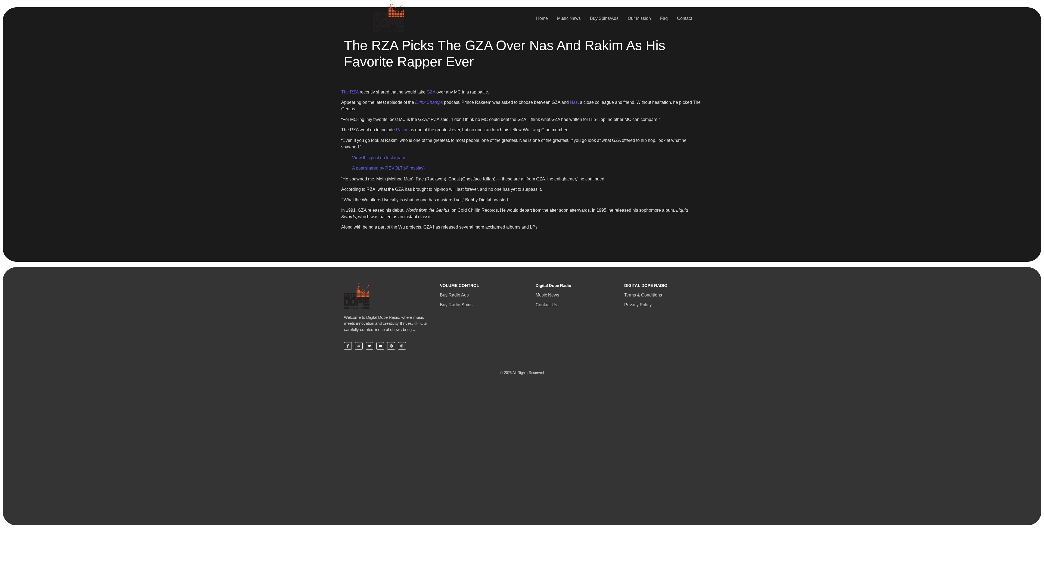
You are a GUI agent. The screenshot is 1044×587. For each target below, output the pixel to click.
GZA (431, 92)
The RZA (350, 92)
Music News (569, 18)
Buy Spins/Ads (604, 18)
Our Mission (639, 18)
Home (542, 18)
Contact (684, 18)
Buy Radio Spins (456, 304)
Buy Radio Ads (454, 295)
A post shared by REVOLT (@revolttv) (388, 168)
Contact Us (546, 304)
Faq (664, 18)
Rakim (402, 129)
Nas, (574, 102)
